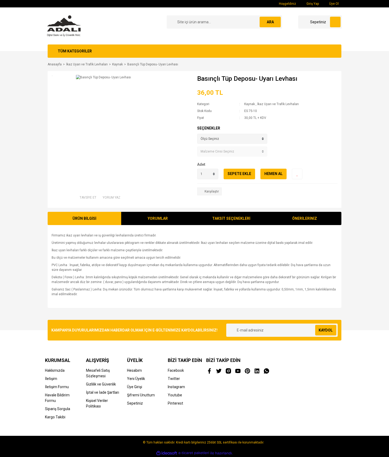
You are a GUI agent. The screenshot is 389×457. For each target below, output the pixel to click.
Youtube (175, 395)
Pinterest (175, 403)
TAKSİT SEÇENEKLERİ (231, 218)
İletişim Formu (57, 387)
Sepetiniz (135, 403)
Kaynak (249, 104)
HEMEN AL (273, 174)
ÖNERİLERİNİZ (304, 218)
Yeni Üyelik (136, 379)
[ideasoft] (166, 453)
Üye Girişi (134, 387)
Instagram (176, 387)
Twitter (174, 379)
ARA (270, 22)
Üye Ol (333, 4)
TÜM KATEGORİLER (75, 51)
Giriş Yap (312, 4)
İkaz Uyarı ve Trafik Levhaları (278, 104)
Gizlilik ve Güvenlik (101, 384)
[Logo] (64, 26)
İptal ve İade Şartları (102, 392)
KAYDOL (326, 330)
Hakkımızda (55, 370)
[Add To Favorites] (297, 174)
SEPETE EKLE (239, 174)
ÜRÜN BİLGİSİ (84, 218)
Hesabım (134, 370)
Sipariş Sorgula (57, 409)
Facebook (176, 370)
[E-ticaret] (193, 453)
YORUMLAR (158, 218)
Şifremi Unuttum (141, 395)
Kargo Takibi (55, 417)
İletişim (51, 379)
